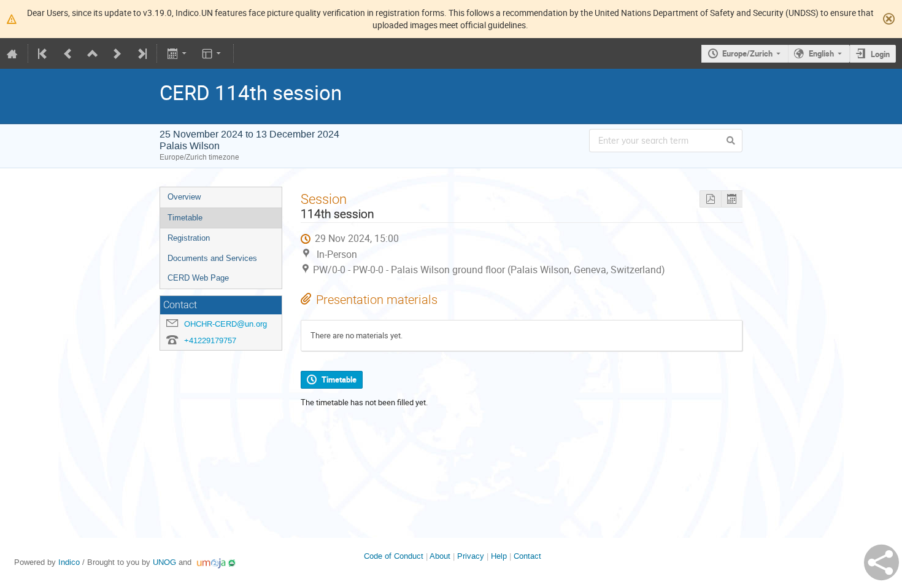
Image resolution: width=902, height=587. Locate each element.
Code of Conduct (393, 556)
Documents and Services (212, 258)
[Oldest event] (43, 53)
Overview (184, 196)
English (821, 53)
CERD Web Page (198, 277)
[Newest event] (141, 53)
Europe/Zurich (747, 53)
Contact (527, 556)
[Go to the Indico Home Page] (12, 53)
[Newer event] (117, 53)
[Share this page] (881, 562)
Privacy (470, 556)
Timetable (185, 217)
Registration (189, 238)
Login (880, 54)
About (440, 556)
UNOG (164, 562)
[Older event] (68, 53)
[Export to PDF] (710, 199)
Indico (69, 562)
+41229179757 (210, 340)
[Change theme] (212, 53)
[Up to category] (92, 53)
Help (499, 556)
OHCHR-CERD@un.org (225, 324)
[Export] (177, 53)
